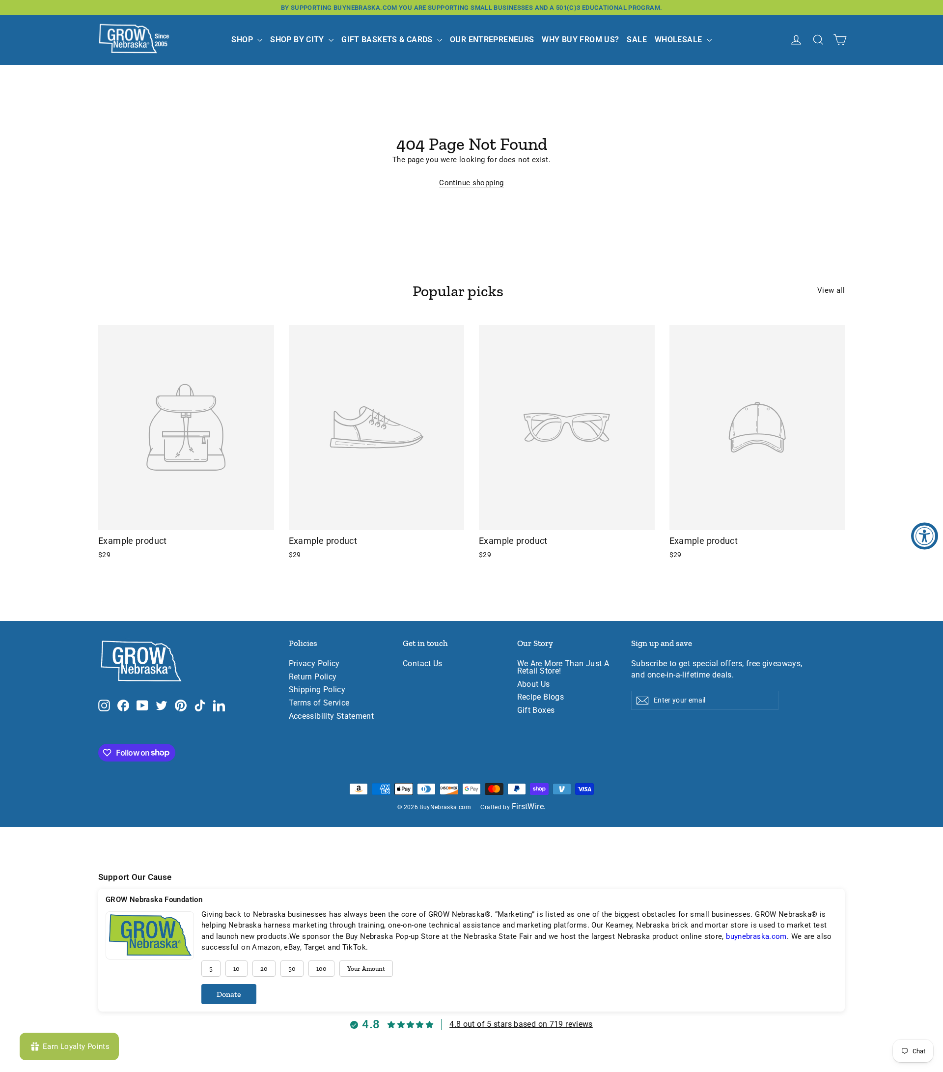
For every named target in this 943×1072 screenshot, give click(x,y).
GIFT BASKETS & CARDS (388, 39)
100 (321, 968)
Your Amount (366, 968)
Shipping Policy (317, 689)
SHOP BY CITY (298, 39)
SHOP (243, 39)
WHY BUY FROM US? (580, 39)
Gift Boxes (536, 710)
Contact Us (423, 663)
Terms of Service (319, 703)
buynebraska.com (756, 936)
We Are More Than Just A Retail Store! (563, 667)
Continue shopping (471, 182)
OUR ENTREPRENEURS (492, 39)
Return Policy (313, 677)
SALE (637, 39)
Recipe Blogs (540, 697)
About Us (533, 684)
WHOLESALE (679, 39)
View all (831, 290)
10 (236, 968)
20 (264, 968)
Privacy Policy (314, 663)
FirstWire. (529, 806)
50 (292, 968)
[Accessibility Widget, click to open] (924, 536)
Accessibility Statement (331, 716)
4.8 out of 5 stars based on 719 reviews (521, 1024)
